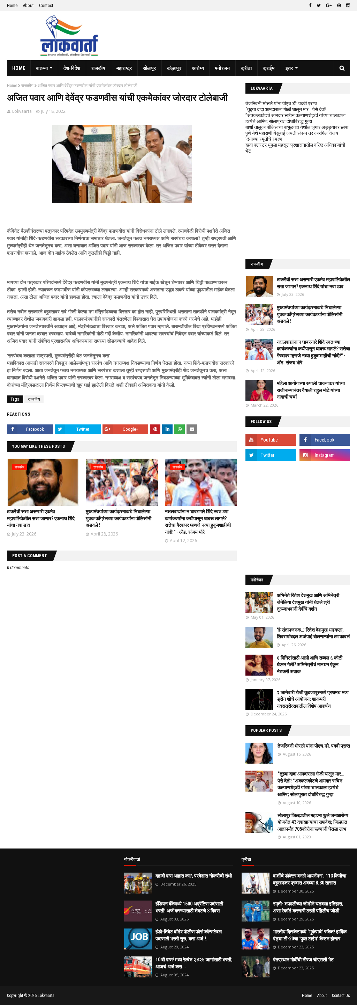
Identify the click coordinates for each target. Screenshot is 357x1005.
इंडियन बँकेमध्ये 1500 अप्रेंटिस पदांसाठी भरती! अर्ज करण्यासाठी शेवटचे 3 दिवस (189, 907)
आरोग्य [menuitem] (198, 68)
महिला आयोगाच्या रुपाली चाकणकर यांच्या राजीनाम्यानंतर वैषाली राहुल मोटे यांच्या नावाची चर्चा (311, 390)
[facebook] (310, 5)
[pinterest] (339, 5)
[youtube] (270, 440)
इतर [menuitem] (289, 68)
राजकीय (27, 85)
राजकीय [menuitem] (98, 68)
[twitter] (318, 5)
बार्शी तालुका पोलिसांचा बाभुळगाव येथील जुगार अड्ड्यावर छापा (296, 127)
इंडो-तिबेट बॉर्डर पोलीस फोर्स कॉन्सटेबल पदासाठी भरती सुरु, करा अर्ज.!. (188, 935)
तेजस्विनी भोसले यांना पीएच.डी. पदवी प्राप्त (281, 103)
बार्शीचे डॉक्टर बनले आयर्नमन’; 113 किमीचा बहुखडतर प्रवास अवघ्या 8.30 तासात (309, 879)
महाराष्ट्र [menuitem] (124, 68)
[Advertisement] (297, 206)
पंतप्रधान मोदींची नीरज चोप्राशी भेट (303, 959)
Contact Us (341, 995)
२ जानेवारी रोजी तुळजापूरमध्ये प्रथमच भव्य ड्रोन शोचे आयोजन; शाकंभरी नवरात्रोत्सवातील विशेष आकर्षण (313, 699)
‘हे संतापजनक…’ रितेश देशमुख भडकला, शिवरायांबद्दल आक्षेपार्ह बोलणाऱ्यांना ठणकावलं (313, 633)
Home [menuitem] (18, 68)
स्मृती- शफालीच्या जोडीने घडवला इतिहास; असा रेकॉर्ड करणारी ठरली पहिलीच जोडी (308, 907)
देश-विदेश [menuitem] (72, 68)
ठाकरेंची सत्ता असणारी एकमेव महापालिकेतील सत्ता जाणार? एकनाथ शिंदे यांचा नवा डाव (41, 518)
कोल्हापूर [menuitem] (174, 68)
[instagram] (347, 5)
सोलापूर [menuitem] (149, 68)
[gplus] (329, 5)
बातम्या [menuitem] (42, 68)
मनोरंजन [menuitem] (222, 68)
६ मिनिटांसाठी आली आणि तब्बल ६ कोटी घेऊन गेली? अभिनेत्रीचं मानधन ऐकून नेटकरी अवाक (309, 664)
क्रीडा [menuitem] (246, 68)
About (28, 5)
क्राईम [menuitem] (269, 68)
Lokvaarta (22, 111)
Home (12, 5)
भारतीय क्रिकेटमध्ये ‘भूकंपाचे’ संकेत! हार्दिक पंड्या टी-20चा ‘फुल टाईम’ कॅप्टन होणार (310, 935)
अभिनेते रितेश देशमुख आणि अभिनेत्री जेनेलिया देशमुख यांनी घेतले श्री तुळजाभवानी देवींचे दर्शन (308, 602)
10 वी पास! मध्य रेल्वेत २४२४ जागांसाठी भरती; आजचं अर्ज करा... (194, 963)
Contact (46, 5)
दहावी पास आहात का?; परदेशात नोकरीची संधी (193, 876)
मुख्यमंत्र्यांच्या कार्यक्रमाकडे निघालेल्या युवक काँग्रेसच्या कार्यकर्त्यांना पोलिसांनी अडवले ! (118, 518)
